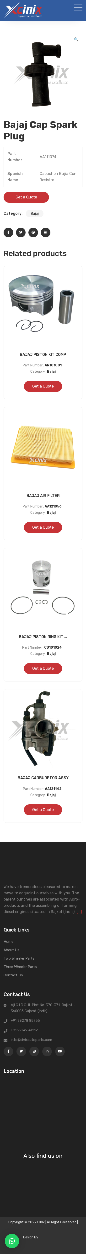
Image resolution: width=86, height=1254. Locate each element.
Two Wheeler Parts (19, 958)
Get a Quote (26, 197)
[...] (79, 911)
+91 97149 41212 (24, 1030)
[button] (76, 39)
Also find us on (43, 1156)
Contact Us (13, 975)
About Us (11, 950)
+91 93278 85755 (25, 1020)
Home (8, 941)
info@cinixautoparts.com (31, 1040)
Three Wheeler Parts (20, 967)
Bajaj (35, 213)
